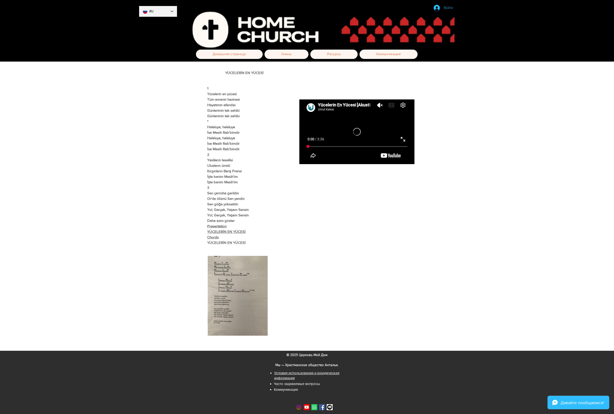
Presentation (217, 226)
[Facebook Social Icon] (322, 407)
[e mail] (330, 407)
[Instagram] (299, 407)
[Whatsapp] (314, 407)
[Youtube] (307, 407)
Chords (213, 237)
